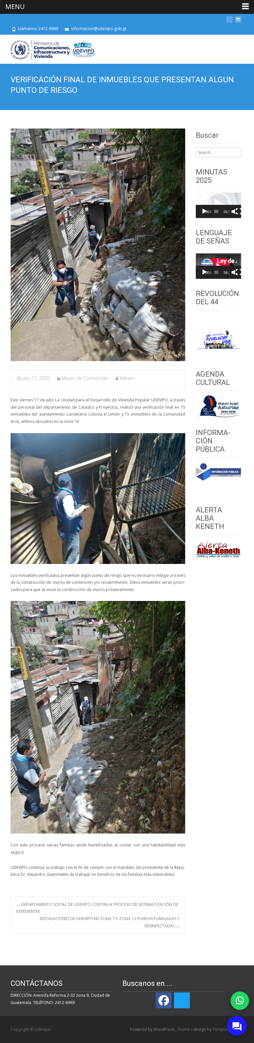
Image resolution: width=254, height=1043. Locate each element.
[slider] (216, 211)
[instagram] (238, 22)
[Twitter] (182, 1000)
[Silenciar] (233, 211)
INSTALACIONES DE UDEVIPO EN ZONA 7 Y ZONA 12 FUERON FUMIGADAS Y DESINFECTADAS (110, 922)
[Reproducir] (204, 211)
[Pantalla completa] (238, 211)
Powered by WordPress (152, 1029)
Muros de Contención (85, 378)
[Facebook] (164, 1000)
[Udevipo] (47, 48)
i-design (199, 1029)
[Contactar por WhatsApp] (240, 1000)
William (127, 378)
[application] (218, 205)
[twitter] (229, 22)
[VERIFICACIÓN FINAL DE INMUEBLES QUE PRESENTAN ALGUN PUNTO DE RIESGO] (98, 245)
